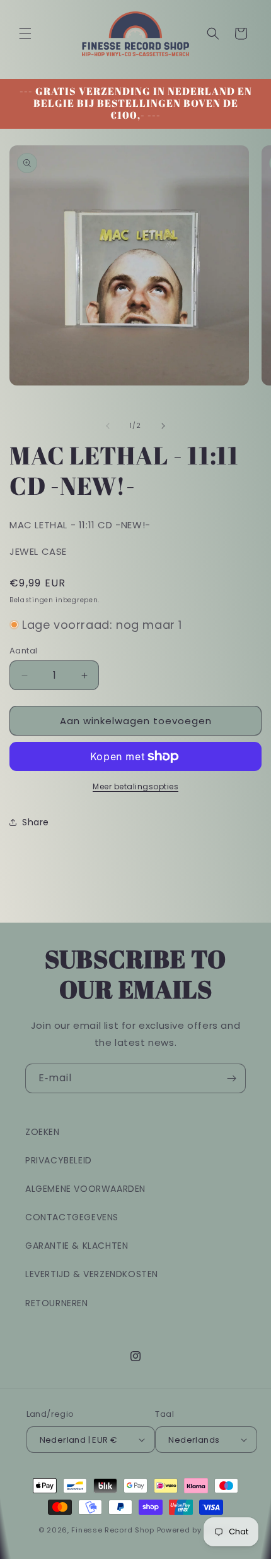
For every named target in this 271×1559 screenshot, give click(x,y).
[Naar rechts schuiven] (163, 426)
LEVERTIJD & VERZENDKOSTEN (91, 1274)
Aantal (23, 651)
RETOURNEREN (56, 1303)
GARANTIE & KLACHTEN (76, 1245)
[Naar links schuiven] (108, 426)
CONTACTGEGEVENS (71, 1217)
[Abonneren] (231, 1078)
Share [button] (35, 822)
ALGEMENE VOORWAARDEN (85, 1188)
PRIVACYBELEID (58, 1160)
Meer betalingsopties (135, 786)
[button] (25, 33)
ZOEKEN (42, 1131)
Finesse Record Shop (112, 1530)
